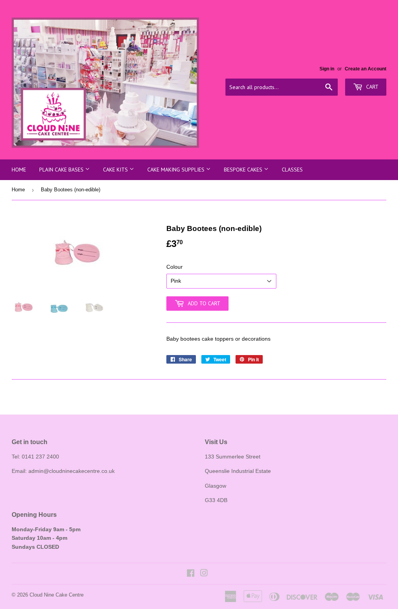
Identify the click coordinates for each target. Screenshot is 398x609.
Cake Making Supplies (176, 169)
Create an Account (365, 69)
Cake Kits (116, 169)
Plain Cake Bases (62, 169)
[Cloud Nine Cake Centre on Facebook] (191, 574)
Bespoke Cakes (244, 169)
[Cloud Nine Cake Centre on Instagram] (204, 574)
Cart (372, 86)
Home (19, 169)
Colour (174, 267)
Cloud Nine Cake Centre (57, 595)
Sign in (326, 69)
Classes (292, 169)
